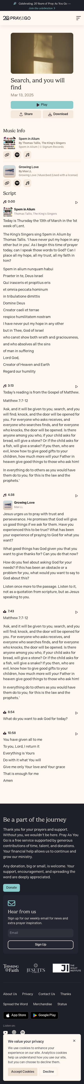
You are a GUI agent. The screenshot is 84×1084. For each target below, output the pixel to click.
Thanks (65, 994)
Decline (48, 1072)
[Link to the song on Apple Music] (27, 155)
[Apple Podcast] (14, 1032)
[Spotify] (22, 1032)
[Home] (16, 18)
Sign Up (40, 945)
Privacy (27, 994)
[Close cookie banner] (74, 1040)
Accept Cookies (22, 1072)
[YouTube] (5, 1032)
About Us (10, 994)
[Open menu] (78, 18)
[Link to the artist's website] (7, 155)
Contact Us (46, 994)
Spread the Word (15, 1004)
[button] (21, 114)
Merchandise (42, 1004)
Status (62, 1004)
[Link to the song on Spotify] (17, 155)
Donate (11, 888)
